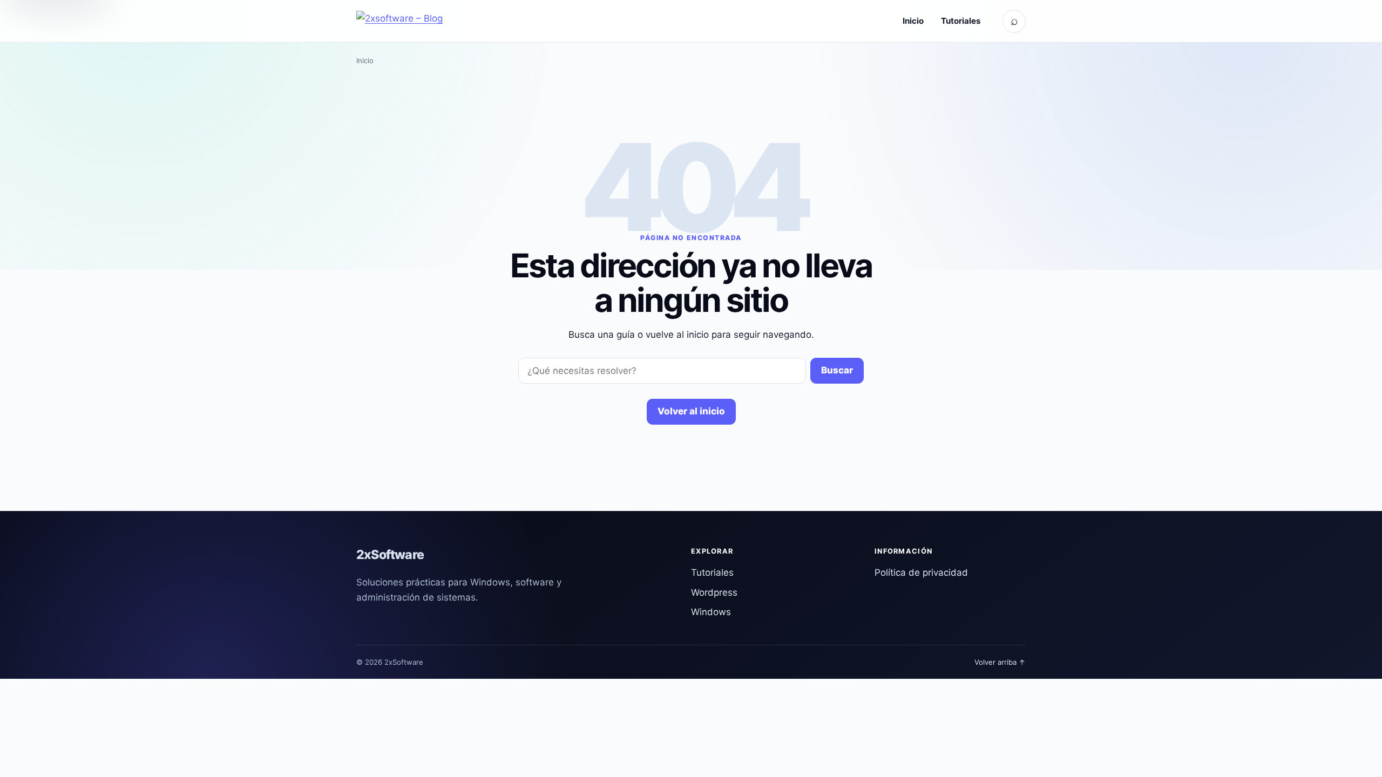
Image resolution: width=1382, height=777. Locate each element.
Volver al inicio (691, 411)
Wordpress (714, 592)
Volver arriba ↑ (1000, 662)
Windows (711, 611)
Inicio (913, 21)
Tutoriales (960, 21)
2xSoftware (390, 554)
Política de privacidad (921, 572)
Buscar (837, 370)
